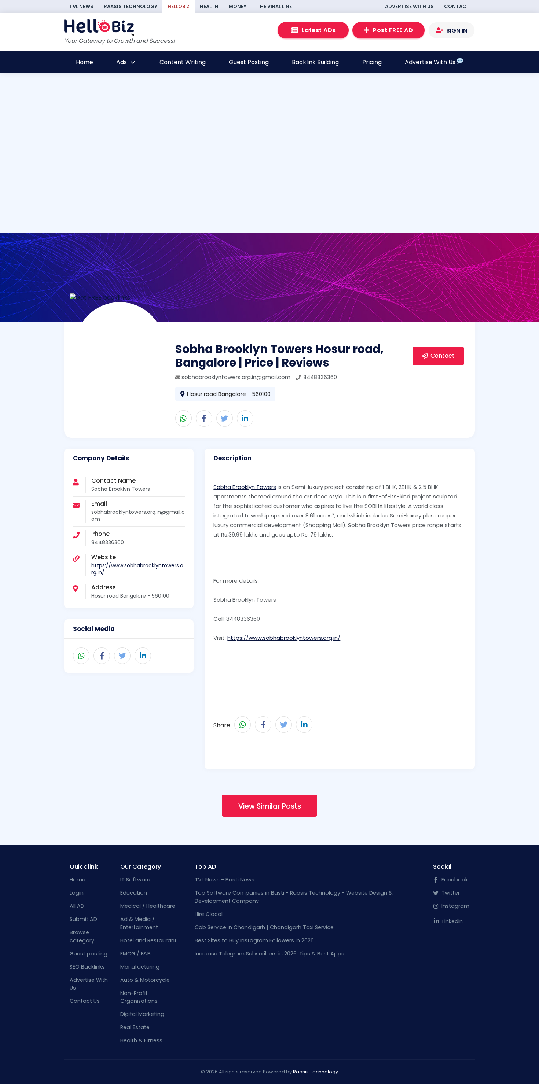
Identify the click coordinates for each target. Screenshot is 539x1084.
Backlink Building (315, 62)
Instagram (454, 906)
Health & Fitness (141, 1040)
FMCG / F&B (135, 953)
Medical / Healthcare (147, 906)
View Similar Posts (269, 806)
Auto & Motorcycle (145, 980)
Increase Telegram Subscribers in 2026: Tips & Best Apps (269, 953)
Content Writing (183, 62)
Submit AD (83, 919)
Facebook (454, 879)
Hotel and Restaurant (148, 940)
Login (77, 892)
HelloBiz (179, 6)
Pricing (372, 62)
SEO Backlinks (87, 966)
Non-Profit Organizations (139, 997)
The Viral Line (274, 6)
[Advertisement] (269, 167)
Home (84, 62)
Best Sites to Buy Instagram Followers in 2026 (254, 940)
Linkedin (452, 921)
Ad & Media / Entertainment (139, 923)
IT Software (135, 879)
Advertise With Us (409, 6)
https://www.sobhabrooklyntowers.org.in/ (137, 569)
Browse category (82, 936)
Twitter (450, 892)
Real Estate (135, 1027)
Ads (122, 62)
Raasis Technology (130, 6)
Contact (457, 6)
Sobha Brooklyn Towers (244, 487)
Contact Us (85, 1001)
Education (133, 892)
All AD (77, 906)
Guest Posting (249, 62)
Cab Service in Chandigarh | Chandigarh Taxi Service (264, 927)
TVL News (81, 6)
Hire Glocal (209, 914)
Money (237, 6)
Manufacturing (140, 966)
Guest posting (88, 953)
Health (209, 6)
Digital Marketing (142, 1014)
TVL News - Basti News (224, 879)
